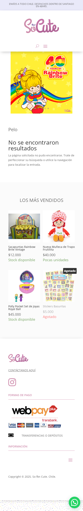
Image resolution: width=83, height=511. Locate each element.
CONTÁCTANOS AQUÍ (22, 370)
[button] (74, 502)
